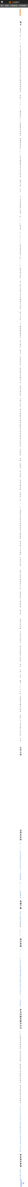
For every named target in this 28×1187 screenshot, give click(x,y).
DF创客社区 (14, 5)
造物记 (7, 5)
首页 (2, 5)
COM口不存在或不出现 (20, 1115)
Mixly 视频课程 (20, 890)
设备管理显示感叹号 (20, 1133)
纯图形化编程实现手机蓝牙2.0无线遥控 (20, 990)
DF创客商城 (22, 5)
